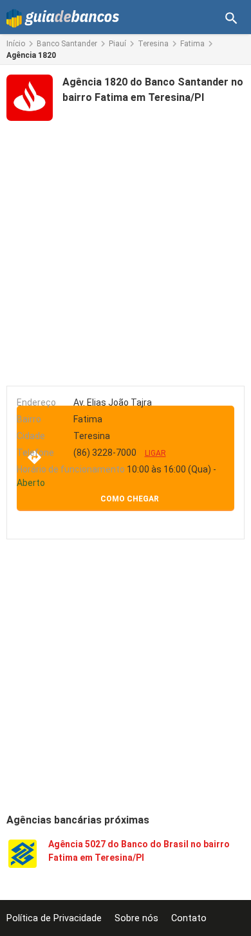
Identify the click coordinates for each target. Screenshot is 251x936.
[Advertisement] (125, 250)
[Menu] (231, 18)
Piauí (117, 43)
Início (15, 43)
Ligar (155, 453)
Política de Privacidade (54, 918)
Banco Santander (67, 43)
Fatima (192, 43)
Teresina (153, 43)
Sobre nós (136, 918)
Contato (189, 918)
